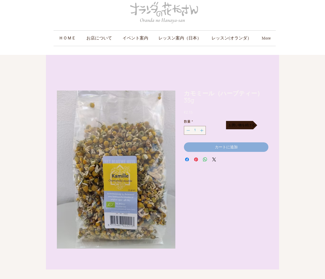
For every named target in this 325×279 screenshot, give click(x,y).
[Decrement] (188, 130)
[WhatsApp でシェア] (205, 159)
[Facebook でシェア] (187, 159)
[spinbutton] (195, 130)
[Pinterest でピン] (196, 159)
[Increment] (202, 130)
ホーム (62, 73)
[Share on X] (214, 159)
